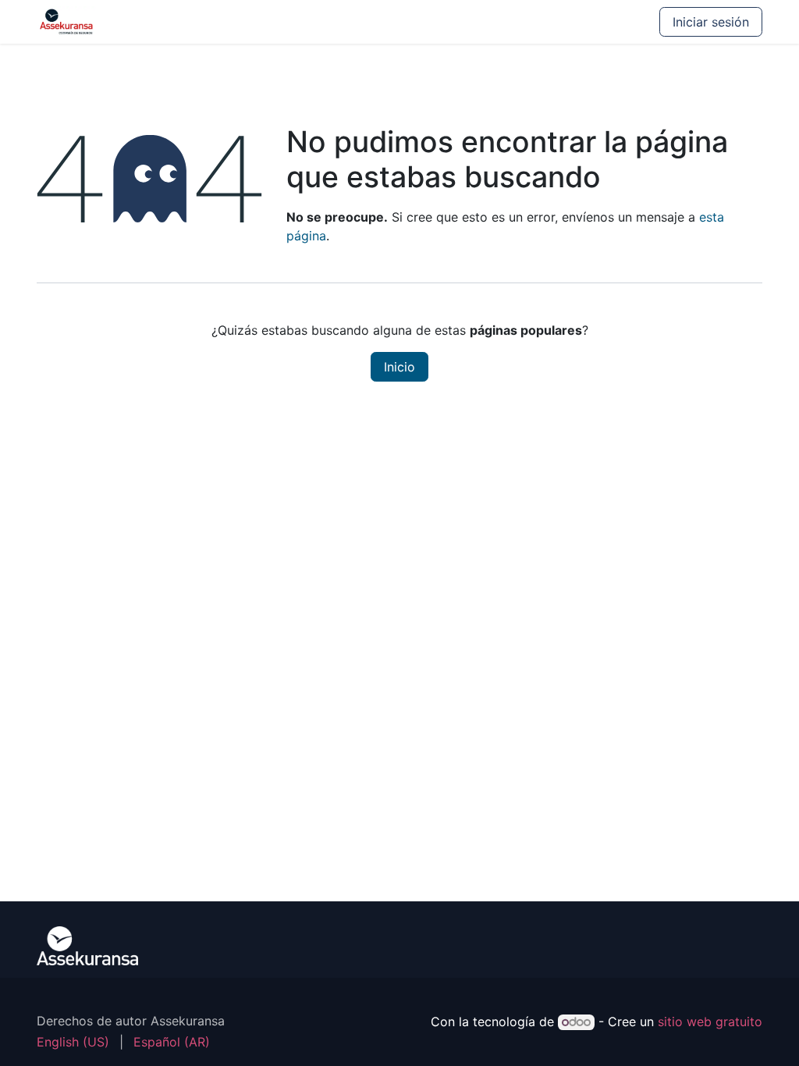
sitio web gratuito (710, 1021)
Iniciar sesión (711, 22)
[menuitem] (73, 1042)
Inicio (399, 367)
